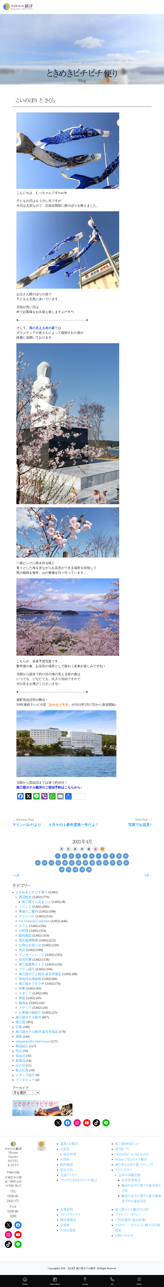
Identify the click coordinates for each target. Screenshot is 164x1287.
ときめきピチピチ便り (32, 892)
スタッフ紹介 (25, 1075)
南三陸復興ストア (31, 964)
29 (82, 869)
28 (75, 869)
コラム (23, 926)
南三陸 (20, 1022)
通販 (19, 1036)
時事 (22, 988)
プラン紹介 (27, 969)
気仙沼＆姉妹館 (30, 978)
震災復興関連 (28, 940)
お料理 (23, 930)
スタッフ (25, 993)
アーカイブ (20, 1088)
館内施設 (25, 935)
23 (112, 862)
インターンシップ (31, 954)
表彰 (22, 998)
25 (126, 862)
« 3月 (16, 875)
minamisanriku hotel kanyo (33, 1041)
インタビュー (25, 1080)
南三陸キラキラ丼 (31, 983)
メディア (25, 1007)
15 (58, 862)
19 (85, 862)
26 (62, 869)
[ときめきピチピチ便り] (42, 1107)
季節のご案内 (28, 911)
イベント (25, 906)
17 (72, 862)
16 (65, 862)
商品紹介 (22, 1046)
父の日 (20, 1065)
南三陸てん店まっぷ (36, 902)
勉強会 (23, 1003)
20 (92, 862)
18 (78, 862)
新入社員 (22, 1070)
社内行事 (25, 959)
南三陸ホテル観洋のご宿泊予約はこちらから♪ (49, 787)
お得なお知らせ (30, 945)
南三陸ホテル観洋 (28, 1017)
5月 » (148, 875)
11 (126, 856)
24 (119, 862)
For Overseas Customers (34, 921)
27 (68, 869)
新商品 (20, 1060)
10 (119, 856)
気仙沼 (20, 1055)
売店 (22, 950)
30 (89, 869)
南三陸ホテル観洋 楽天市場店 (40, 974)
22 (106, 862)
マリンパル (27, 916)
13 (44, 862)
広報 (19, 1027)
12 (38, 862)
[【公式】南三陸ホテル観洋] (18, 6)
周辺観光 (25, 897)
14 (51, 862)
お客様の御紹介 (30, 1012)
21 (99, 862)
